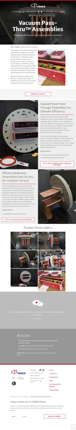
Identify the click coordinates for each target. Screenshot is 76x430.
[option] (37, 315)
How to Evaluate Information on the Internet (32, 349)
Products (17, 47)
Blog (50, 381)
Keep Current (28, 353)
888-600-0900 (31, 11)
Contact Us (53, 373)
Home (12, 47)
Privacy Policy (54, 390)
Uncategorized (48, 353)
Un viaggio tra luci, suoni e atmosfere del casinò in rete (35, 346)
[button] (38, 94)
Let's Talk (49, 11)
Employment (53, 377)
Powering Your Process (38, 353)
